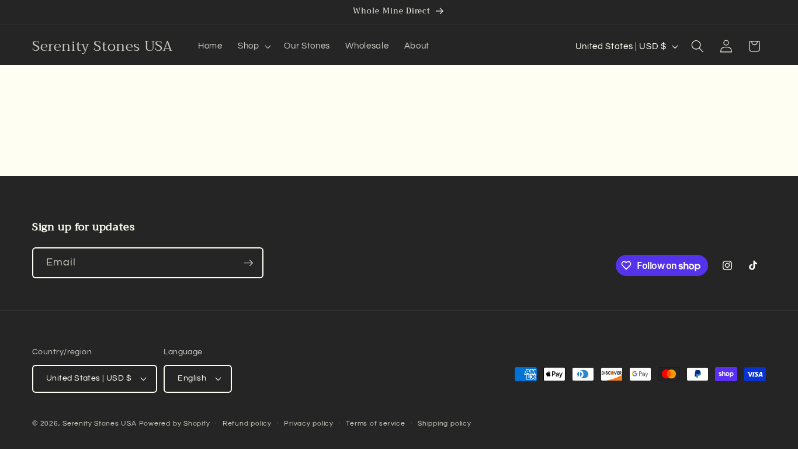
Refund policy (247, 423)
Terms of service (375, 423)
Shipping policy (444, 423)
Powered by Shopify (174, 423)
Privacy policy (309, 423)
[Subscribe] (248, 263)
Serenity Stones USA (100, 423)
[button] (253, 46)
